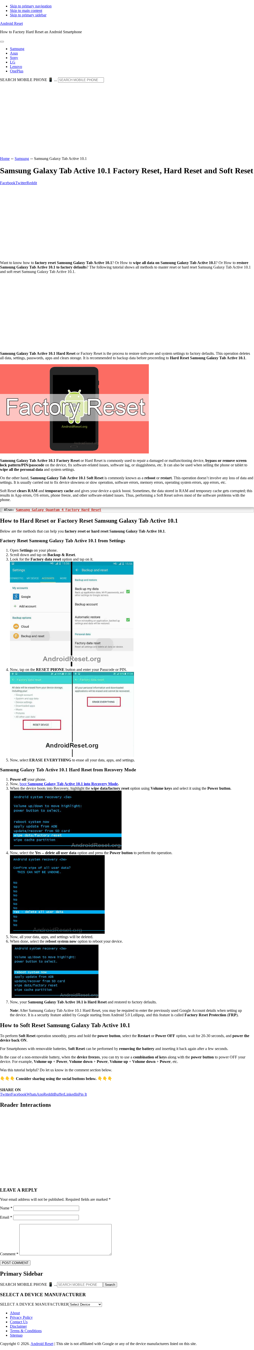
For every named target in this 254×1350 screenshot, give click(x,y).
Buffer (59, 1094)
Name (6, 1208)
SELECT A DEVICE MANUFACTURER (34, 1304)
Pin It (82, 1094)
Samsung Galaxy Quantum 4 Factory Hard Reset (58, 510)
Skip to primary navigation (31, 6)
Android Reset (11, 23)
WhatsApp (35, 1094)
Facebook (19, 1094)
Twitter (5, 1094)
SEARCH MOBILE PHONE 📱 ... (28, 80)
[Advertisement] (127, 119)
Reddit (48, 1094)
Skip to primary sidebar (28, 15)
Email (6, 1217)
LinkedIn (71, 1094)
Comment (9, 1254)
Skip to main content (26, 10)
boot (69, 784)
